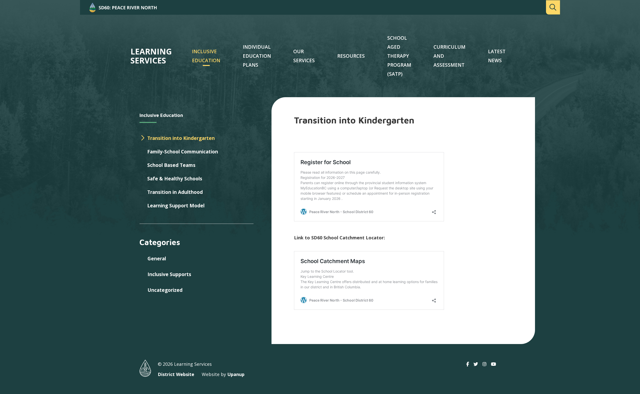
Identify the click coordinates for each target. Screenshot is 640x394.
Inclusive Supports (169, 274)
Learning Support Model (175, 205)
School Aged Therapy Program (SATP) (399, 56)
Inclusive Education (161, 115)
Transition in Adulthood (175, 192)
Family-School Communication (182, 151)
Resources (351, 56)
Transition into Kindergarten (181, 138)
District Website (176, 374)
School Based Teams (171, 165)
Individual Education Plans (257, 56)
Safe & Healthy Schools (174, 178)
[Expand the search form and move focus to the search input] (553, 7)
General (157, 258)
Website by (223, 374)
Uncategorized (165, 290)
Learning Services (151, 56)
